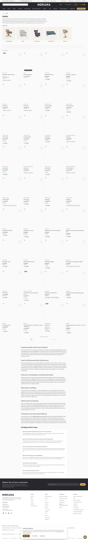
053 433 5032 (4, 502)
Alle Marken (47, 519)
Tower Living (47, 509)
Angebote (55, 8)
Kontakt (60, 507)
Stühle (8, 8)
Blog (74, 498)
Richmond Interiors (48, 496)
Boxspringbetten (64, 8)
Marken (32, 496)
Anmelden (82, 484)
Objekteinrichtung (76, 500)
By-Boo (46, 507)
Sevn (46, 500)
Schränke (20, 8)
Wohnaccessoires (36, 8)
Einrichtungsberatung (77, 502)
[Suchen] (27, 5)
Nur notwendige (35, 535)
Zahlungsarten (62, 502)
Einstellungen (42, 535)
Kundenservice (78, 1)
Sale (50, 8)
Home (3, 13)
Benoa (46, 515)
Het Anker (47, 502)
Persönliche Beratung (81, 8)
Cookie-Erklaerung (59, 531)
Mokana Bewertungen (77, 513)
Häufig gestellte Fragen (63, 496)
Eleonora (46, 505)
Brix (45, 513)
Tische (14, 8)
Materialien (75, 504)
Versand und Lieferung (63, 498)
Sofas (4, 8)
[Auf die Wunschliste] (20, 54)
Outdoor (45, 8)
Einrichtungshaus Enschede (78, 509)
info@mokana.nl (5, 504)
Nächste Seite (54, 339)
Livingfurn (47, 511)
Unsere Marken (76, 507)
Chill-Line (46, 504)
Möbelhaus (84, 1)
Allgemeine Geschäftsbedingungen (63, 505)
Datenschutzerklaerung (27, 532)
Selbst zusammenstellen (77, 496)
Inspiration (72, 8)
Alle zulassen (26, 535)
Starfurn (46, 498)
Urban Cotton (47, 517)
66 (48, 339)
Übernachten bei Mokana (77, 511)
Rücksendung (61, 500)
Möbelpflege (75, 505)
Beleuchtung (27, 8)
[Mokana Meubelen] (44, 4)
